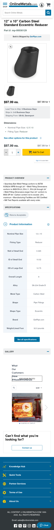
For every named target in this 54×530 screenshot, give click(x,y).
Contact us (27, 447)
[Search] (48, 13)
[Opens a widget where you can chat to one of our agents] (44, 525)
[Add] (18, 152)
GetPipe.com (35, 36)
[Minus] (6, 152)
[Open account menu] (41, 5)
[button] (49, 5)
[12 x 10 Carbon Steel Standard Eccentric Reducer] (11, 91)
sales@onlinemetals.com (28, 520)
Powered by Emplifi (27, 423)
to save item (42, 160)
